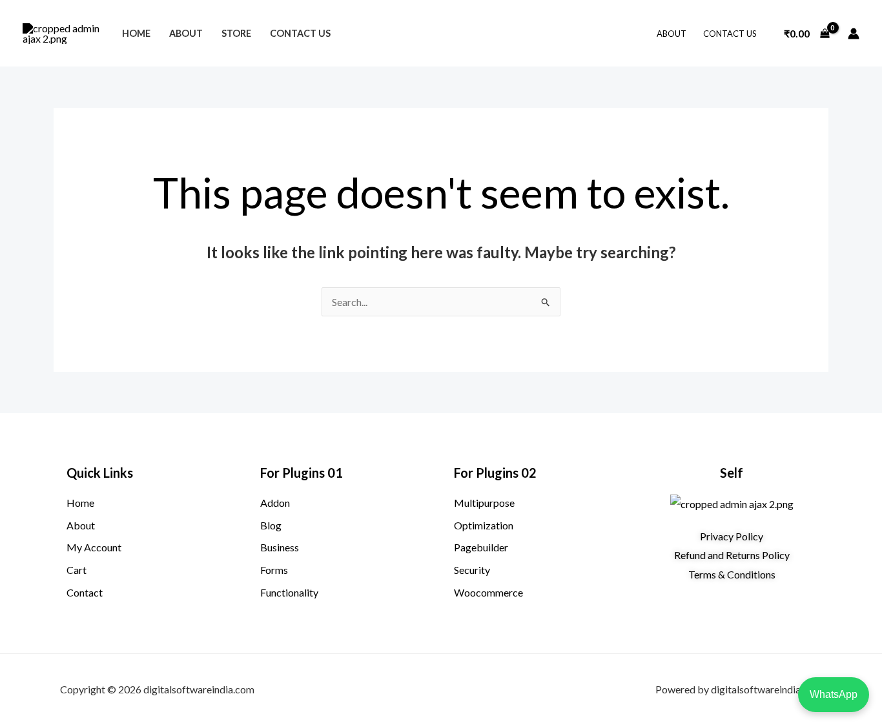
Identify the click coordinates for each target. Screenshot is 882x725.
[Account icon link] (853, 33)
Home (136, 33)
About (186, 33)
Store (236, 33)
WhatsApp (833, 694)
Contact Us (300, 33)
